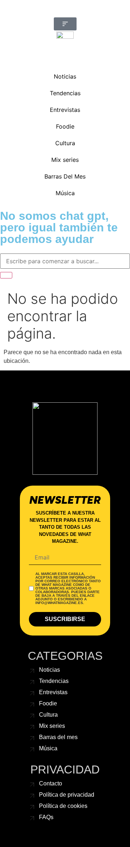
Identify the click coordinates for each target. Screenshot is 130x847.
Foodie (65, 126)
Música (65, 193)
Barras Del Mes (65, 176)
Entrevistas (65, 109)
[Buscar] (6, 275)
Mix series (65, 159)
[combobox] (65, 261)
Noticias (65, 76)
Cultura (65, 143)
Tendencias (65, 93)
